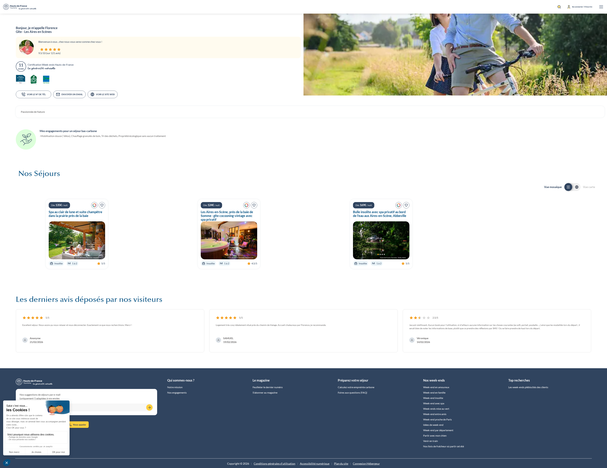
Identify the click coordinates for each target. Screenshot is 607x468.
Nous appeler (79, 424)
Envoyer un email (72, 94)
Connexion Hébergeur (366, 463)
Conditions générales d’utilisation (274, 463)
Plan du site (341, 463)
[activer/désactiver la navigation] (601, 6)
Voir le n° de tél (36, 94)
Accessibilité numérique (314, 463)
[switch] (572, 187)
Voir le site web (105, 94)
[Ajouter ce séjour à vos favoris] (102, 205)
